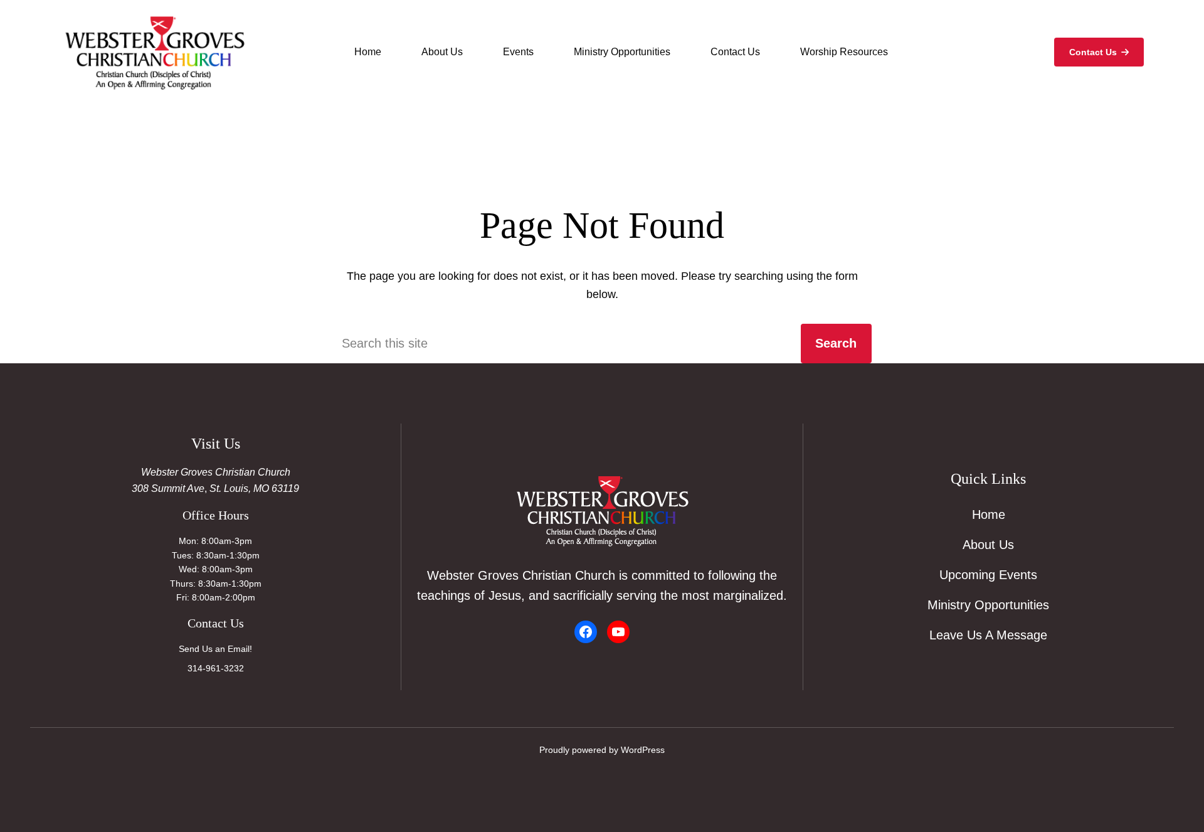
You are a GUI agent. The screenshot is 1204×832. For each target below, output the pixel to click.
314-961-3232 (215, 668)
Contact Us (1093, 52)
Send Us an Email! (215, 649)
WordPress (643, 750)
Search (836, 343)
